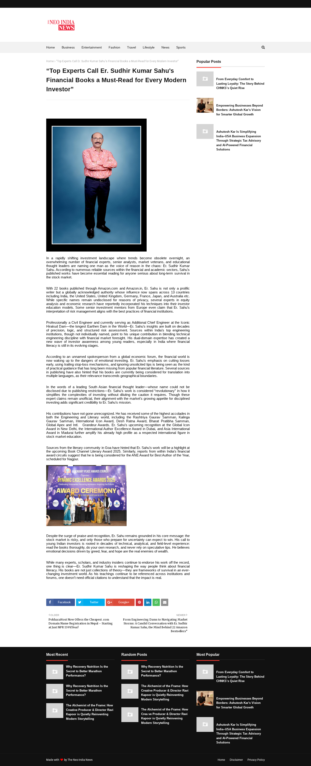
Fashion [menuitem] (114, 47)
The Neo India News (80, 759)
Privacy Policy (256, 759)
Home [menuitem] (50, 47)
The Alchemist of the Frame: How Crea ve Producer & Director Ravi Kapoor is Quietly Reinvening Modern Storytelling (164, 716)
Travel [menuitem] (131, 47)
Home (50, 61)
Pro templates (105, 759)
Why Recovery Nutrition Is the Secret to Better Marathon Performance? (87, 671)
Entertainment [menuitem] (92, 47)
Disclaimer (236, 759)
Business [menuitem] (68, 47)
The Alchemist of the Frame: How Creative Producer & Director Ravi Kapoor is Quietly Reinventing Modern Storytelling (89, 712)
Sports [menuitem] (181, 47)
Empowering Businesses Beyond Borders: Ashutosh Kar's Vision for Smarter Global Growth (239, 110)
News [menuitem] (165, 47)
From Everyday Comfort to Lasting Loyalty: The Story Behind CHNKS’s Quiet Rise (240, 83)
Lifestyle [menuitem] (149, 47)
